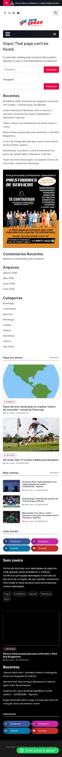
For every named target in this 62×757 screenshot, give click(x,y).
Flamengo (8, 319)
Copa (7, 593)
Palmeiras (8, 335)
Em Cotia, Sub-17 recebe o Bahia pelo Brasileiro (31, 459)
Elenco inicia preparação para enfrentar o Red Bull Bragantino (30, 655)
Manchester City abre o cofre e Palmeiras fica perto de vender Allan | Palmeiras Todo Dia (40, 515)
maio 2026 (8, 289)
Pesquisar (8, 79)
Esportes (8, 314)
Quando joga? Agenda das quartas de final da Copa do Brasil (40, 499)
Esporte (33, 593)
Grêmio (7, 330)
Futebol (7, 325)
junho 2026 (9, 283)
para (6, 599)
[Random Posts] (54, 34)
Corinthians (9, 308)
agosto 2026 (10, 272)
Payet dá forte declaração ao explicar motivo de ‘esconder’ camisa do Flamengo (29, 408)
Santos (7, 341)
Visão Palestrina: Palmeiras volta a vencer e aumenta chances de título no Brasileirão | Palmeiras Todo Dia (27, 114)
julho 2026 (8, 278)
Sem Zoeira (10, 413)
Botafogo (8, 303)
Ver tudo (53, 357)
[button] (38, 750)
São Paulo (8, 346)
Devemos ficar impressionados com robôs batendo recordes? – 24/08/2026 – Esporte (39, 484)
